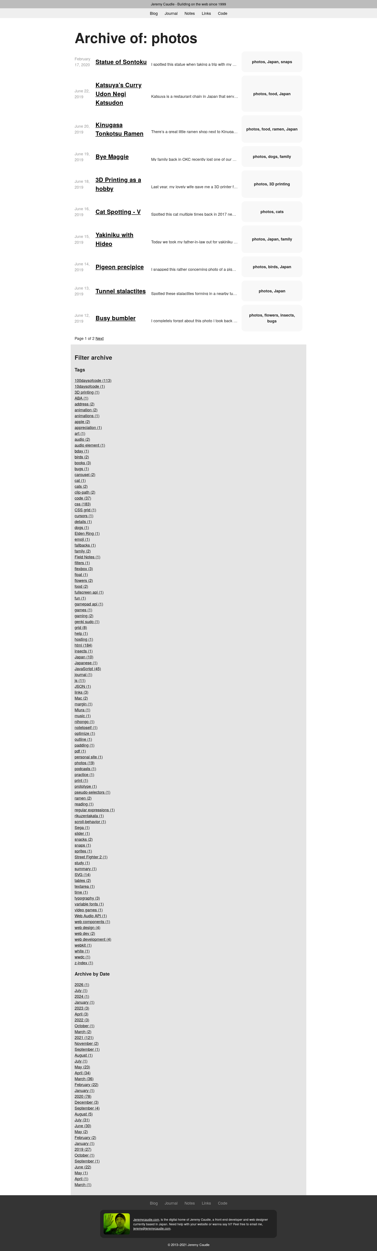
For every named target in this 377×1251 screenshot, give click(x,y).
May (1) (81, 1172)
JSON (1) (83, 686)
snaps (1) (83, 845)
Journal (171, 13)
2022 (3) (82, 1019)
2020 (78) (83, 1096)
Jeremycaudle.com (146, 1219)
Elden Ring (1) (87, 533)
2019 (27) (83, 1149)
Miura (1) (82, 709)
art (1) (80, 433)
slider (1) (82, 833)
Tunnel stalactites (121, 291)
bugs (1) (82, 468)
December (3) (87, 1102)
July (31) (82, 1119)
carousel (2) (85, 474)
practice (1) (84, 774)
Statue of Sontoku (121, 62)
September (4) (87, 1108)
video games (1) (89, 909)
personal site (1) (89, 756)
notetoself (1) (86, 727)
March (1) (83, 1184)
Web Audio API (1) (91, 915)
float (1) (81, 574)
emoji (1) (82, 539)
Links (206, 13)
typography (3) (87, 898)
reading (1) (84, 804)
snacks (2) (84, 839)
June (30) (83, 1125)
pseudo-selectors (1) (92, 792)
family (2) (83, 551)
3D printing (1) (87, 392)
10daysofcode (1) (90, 386)
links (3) (81, 692)
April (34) (83, 1072)
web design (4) (87, 927)
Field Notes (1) (87, 556)
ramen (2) (83, 798)
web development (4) (93, 939)
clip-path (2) (85, 492)
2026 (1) (82, 984)
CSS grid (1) (85, 509)
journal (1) (83, 674)
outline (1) (83, 739)
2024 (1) (82, 996)
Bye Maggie (112, 156)
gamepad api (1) (89, 604)
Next (100, 338)
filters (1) (82, 562)
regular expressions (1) (95, 809)
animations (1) (87, 415)
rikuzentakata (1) (89, 815)
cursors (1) (84, 515)
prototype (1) (86, 786)
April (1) (81, 1178)
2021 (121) (84, 1037)
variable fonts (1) (89, 904)
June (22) (83, 1167)
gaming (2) (84, 615)
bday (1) (82, 451)
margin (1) (84, 704)
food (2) (81, 586)
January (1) (84, 1002)
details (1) (83, 521)
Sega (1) (82, 827)
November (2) (87, 1043)
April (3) (81, 1014)
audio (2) (82, 439)
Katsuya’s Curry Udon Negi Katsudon (119, 94)
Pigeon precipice (120, 267)
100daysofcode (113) (93, 380)
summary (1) (86, 868)
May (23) (82, 1067)
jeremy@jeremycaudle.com (151, 1228)
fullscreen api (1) (89, 592)
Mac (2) (81, 698)
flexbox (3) (84, 568)
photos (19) (84, 762)
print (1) (81, 780)
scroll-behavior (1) (90, 821)
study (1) (82, 862)
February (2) (85, 1137)
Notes (190, 13)
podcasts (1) (85, 768)
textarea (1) (85, 886)
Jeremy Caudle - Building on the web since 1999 (188, 4)
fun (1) (80, 598)
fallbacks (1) (85, 545)
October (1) (84, 1025)
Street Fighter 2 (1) (91, 856)
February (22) (86, 1084)
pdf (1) (80, 751)
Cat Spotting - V (118, 211)
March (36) (84, 1078)
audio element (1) (90, 445)
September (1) (87, 1049)
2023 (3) (82, 1008)
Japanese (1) (86, 662)
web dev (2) (85, 933)
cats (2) (81, 486)
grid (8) (81, 627)
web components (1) (92, 921)
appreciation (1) (88, 427)
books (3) (83, 462)
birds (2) (82, 456)
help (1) (81, 633)
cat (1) (80, 480)
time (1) (81, 892)
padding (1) (84, 745)
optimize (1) (85, 733)
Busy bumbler (116, 318)
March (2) (83, 1031)
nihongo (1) (84, 721)
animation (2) (86, 409)
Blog (154, 13)
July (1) (81, 990)
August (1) (84, 1055)
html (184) (83, 645)
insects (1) (84, 651)
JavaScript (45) (88, 668)
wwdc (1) (82, 956)
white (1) (82, 951)
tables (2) (83, 880)
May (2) (81, 1131)
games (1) (83, 609)
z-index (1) (84, 962)
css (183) (83, 504)
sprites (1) (83, 851)
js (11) (80, 680)
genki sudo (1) (87, 621)
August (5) (84, 1114)
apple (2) (82, 421)
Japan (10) (84, 656)
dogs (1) (82, 527)
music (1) (83, 715)
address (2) (84, 404)
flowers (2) (84, 580)
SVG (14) (83, 874)
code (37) (83, 498)
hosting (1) (84, 639)
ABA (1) (81, 398)
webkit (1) (83, 945)
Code (222, 13)
